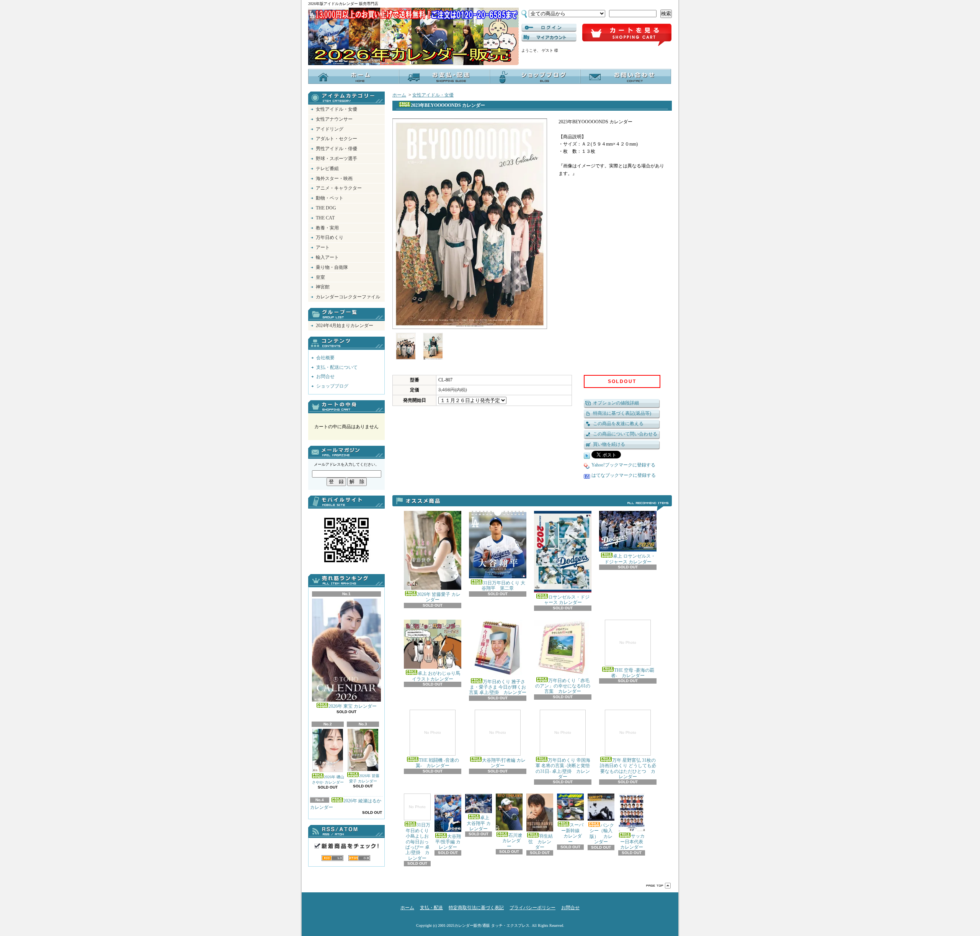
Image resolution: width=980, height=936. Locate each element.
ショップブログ (535, 76)
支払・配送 (431, 907)
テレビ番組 (327, 168)
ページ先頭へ (658, 886)
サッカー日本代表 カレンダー (634, 841)
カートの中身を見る (346, 406)
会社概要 (325, 357)
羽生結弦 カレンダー (540, 841)
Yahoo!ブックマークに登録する (623, 465)
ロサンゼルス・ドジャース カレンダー (567, 599)
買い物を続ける (609, 444)
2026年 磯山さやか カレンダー (328, 779)
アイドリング (329, 129)
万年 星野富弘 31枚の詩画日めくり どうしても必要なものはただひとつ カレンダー (628, 754)
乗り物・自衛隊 (332, 267)
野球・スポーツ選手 (336, 158)
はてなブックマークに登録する (623, 475)
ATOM (359, 858)
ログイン (549, 28)
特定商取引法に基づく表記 (476, 907)
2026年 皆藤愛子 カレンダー (364, 778)
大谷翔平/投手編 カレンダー (448, 842)
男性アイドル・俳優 (336, 148)
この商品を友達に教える (618, 423)
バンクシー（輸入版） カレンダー (602, 833)
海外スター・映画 (334, 178)
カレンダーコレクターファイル (348, 296)
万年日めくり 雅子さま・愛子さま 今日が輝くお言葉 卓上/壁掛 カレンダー (497, 687)
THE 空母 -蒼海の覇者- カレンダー (632, 659)
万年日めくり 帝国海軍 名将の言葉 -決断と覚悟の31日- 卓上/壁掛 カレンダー (563, 754)
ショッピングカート (627, 35)
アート (323, 247)
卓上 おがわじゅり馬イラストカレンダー (436, 676)
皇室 (320, 277)
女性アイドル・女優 (336, 109)
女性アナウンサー (334, 119)
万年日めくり (329, 237)
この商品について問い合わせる (625, 434)
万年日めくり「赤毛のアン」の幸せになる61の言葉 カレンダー (562, 686)
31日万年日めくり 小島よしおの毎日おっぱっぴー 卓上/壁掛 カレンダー (418, 833)
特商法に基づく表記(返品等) (622, 413)
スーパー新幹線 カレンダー (571, 833)
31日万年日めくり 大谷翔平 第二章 (503, 585)
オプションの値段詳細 (616, 403)
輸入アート (327, 257)
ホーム (353, 76)
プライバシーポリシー (532, 907)
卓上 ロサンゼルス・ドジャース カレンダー (629, 558)
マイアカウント (549, 37)
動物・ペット (329, 198)
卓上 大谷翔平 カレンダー (479, 823)
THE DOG (326, 208)
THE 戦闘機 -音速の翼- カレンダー (437, 749)
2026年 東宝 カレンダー (352, 706)
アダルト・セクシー (336, 138)
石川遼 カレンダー (510, 841)
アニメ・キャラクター (339, 188)
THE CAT (325, 218)
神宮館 (323, 287)
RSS (332, 858)
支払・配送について (444, 76)
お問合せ (625, 76)
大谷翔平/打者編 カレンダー (504, 749)
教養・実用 (327, 228)
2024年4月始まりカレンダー (344, 325)
